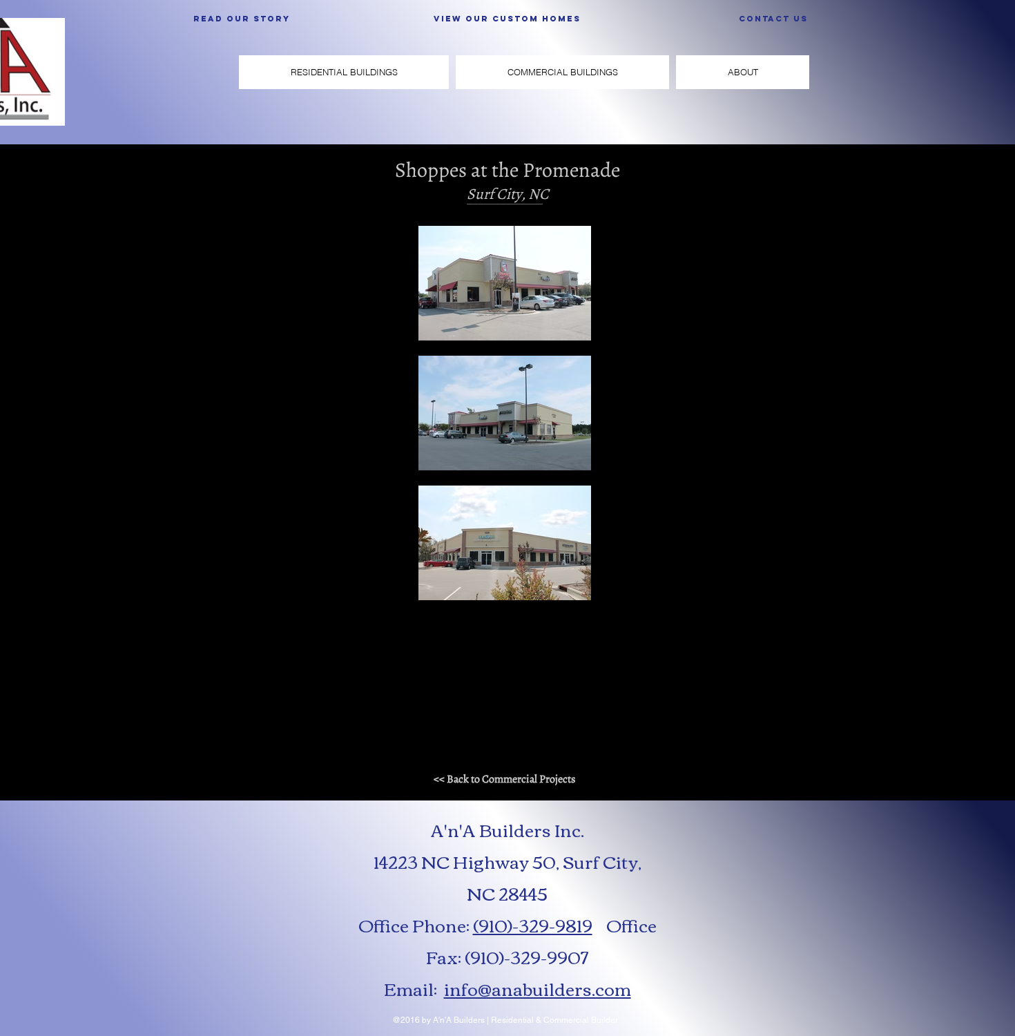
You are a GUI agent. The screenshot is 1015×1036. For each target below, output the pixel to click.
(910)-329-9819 (532, 925)
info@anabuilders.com (537, 988)
